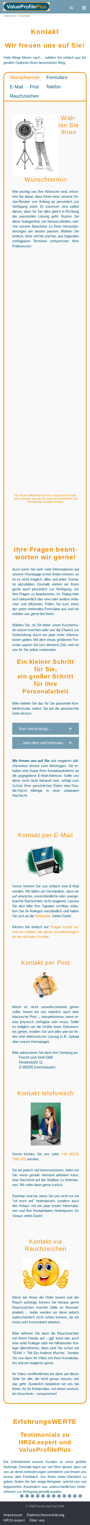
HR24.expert (38, 1442)
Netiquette (42, 916)
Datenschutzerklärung (45, 1515)
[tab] (25, 77)
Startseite (9, 15)
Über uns (37, 1520)
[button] (45, 729)
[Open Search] (71, 8)
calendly (25, 498)
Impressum (13, 1515)
